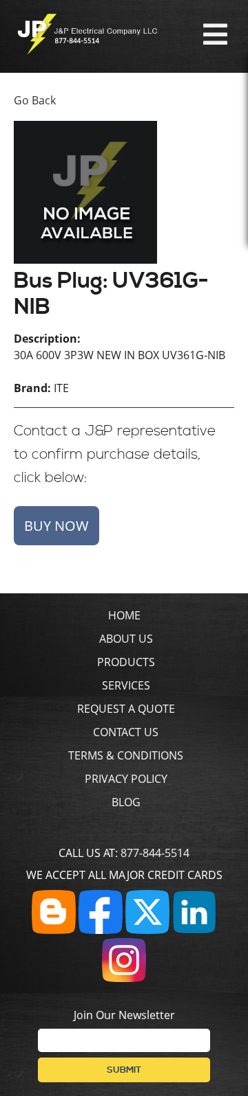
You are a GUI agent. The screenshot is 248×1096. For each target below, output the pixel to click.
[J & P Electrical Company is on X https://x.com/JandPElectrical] (147, 929)
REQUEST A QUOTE (126, 708)
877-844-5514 (155, 852)
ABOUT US (126, 638)
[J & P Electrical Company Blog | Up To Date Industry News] (54, 929)
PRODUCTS (126, 662)
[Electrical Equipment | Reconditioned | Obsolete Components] (87, 50)
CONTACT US (125, 732)
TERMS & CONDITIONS (125, 755)
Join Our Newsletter (124, 1015)
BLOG (126, 802)
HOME (124, 615)
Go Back (35, 100)
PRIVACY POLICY (126, 778)
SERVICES (126, 685)
